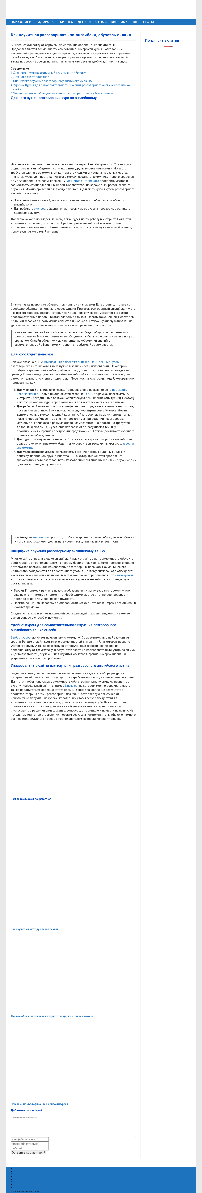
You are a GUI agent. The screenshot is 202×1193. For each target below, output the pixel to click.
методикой (125, 575)
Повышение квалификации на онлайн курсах (39, 1104)
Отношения (21, 1176)
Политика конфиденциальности (33, 1187)
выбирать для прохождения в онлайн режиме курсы (81, 362)
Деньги (18, 1181)
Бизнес (18, 1179)
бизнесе (39, 208)
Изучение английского (83, 181)
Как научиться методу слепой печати (35, 929)
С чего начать (22, 1173)
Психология (21, 1168)
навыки (89, 394)
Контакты (20, 1184)
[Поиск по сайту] (188, 22)
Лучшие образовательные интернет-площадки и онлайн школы (52, 1016)
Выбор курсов (21, 637)
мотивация (41, 537)
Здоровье (20, 1171)
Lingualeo (71, 685)
